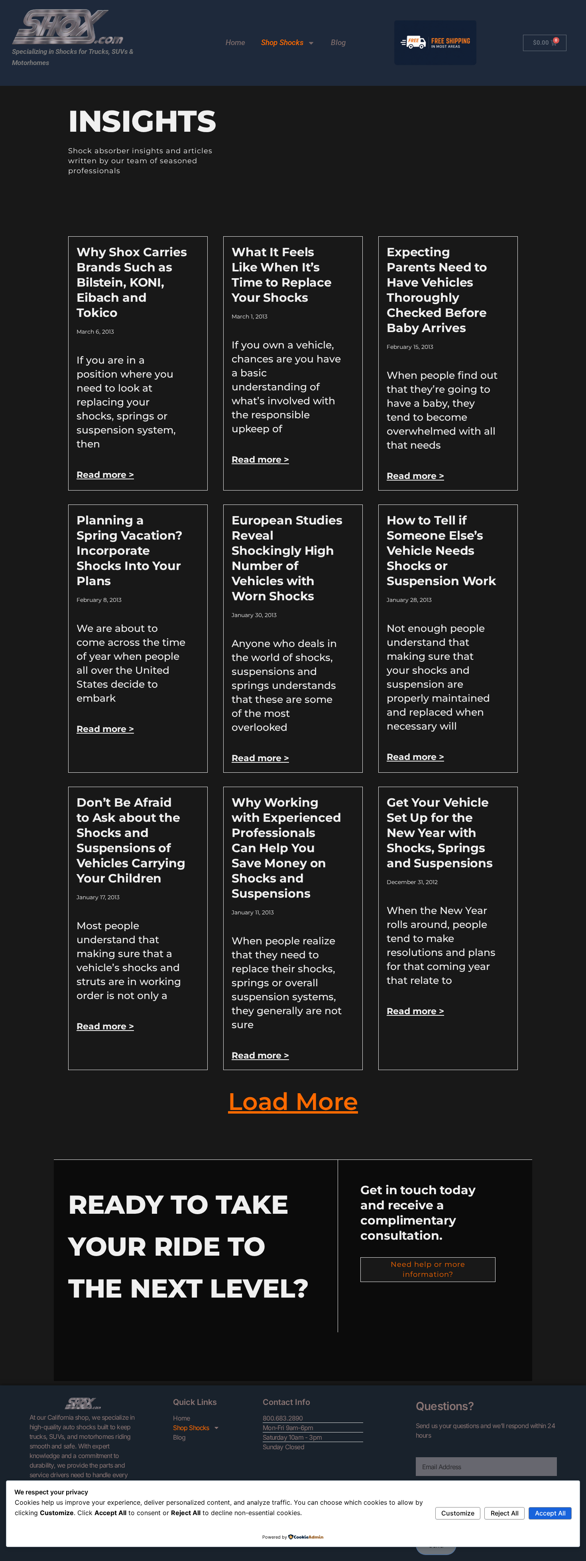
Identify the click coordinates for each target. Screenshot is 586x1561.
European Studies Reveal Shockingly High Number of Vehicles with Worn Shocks (287, 558)
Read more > (105, 474)
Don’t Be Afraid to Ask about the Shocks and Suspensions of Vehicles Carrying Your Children (131, 840)
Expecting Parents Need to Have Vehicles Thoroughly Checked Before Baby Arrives (437, 290)
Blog (338, 42)
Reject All (505, 1513)
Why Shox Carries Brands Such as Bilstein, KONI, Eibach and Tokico (132, 282)
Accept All (550, 1513)
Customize (457, 1513)
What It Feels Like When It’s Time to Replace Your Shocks (282, 275)
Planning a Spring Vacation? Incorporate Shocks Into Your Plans (130, 550)
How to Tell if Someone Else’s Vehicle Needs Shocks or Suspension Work (441, 550)
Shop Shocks (282, 42)
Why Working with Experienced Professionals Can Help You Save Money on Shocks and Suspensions (286, 848)
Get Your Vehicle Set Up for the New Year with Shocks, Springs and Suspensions (440, 833)
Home (235, 42)
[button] (293, 1101)
